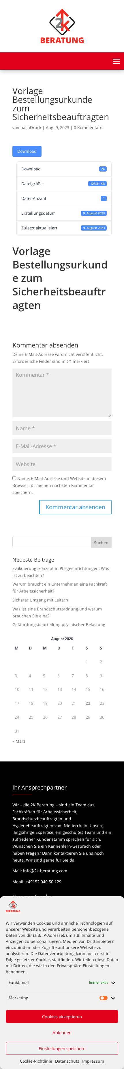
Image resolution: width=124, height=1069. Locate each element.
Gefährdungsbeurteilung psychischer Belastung (58, 624)
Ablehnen (62, 1032)
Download (27, 151)
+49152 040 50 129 (43, 881)
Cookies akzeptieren (62, 1017)
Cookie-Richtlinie (36, 1061)
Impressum (93, 1061)
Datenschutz (67, 1061)
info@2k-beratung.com (45, 870)
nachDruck (30, 127)
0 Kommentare (88, 127)
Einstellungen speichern (62, 1048)
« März (18, 741)
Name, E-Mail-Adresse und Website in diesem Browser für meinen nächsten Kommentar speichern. (59, 485)
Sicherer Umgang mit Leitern (40, 600)
